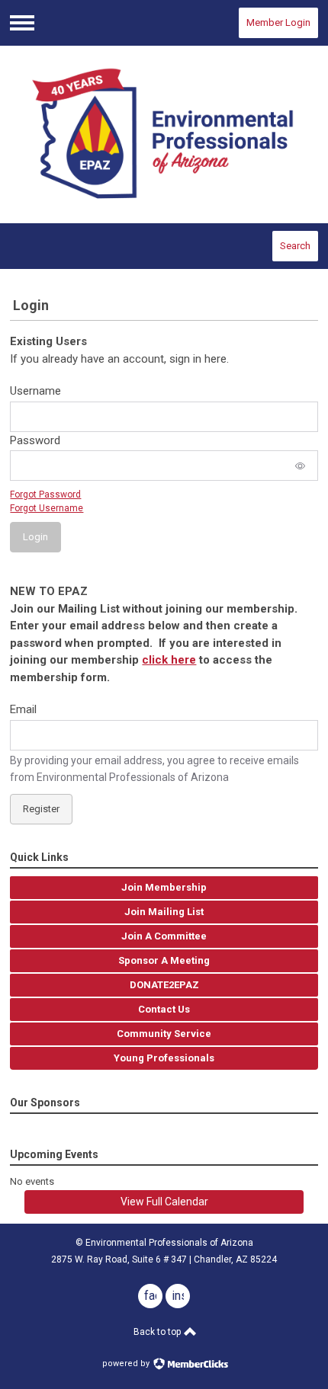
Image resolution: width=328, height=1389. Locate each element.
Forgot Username (46, 508)
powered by (127, 1363)
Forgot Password (45, 494)
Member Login (278, 22)
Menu (22, 23)
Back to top (158, 1332)
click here (169, 660)
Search (295, 245)
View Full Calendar (164, 1201)
